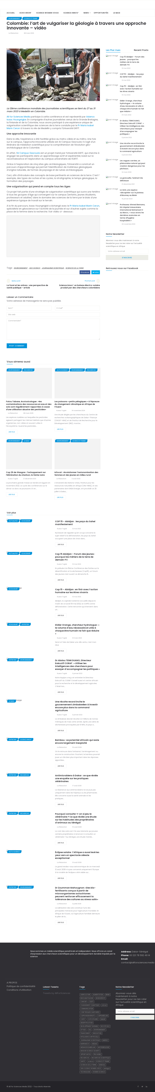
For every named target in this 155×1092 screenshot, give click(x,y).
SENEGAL (102, 1065)
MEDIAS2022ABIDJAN (88, 1047)
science (90, 1061)
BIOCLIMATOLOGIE (87, 998)
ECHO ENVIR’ (25, 13)
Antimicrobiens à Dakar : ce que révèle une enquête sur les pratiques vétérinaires (76, 778)
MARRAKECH (85, 1044)
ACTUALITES (13, 521)
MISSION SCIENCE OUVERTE (90, 1051)
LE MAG (116, 13)
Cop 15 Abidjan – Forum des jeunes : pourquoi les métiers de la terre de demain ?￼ (75, 556)
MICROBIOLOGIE (103, 1047)
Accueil (11, 13)
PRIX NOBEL (97, 1054)
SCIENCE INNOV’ (71, 13)
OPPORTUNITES (86, 1054)
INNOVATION (97, 1033)
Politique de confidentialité (21, 986)
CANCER (84, 1002)
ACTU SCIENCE (62, 370)
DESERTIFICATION (87, 1023)
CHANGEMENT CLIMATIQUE (90, 1005)
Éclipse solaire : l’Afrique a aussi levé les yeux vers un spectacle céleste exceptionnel (77, 855)
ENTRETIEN (25, 624)
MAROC (105, 1040)
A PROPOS (12, 982)
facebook (85, 272)
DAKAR (103, 1019)
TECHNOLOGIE (85, 1072)
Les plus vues (113, 50)
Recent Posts (141, 50)
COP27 (83, 1019)
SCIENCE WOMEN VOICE (47, 13)
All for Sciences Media (18, 116)
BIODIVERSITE (100, 998)
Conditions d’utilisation (19, 989)
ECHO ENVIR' (26, 521)
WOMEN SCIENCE (99, 1072)
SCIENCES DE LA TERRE (75, 268)
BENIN (108, 995)
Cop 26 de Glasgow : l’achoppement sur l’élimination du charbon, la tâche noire (26, 473)
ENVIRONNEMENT (14, 18)
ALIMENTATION (98, 995)
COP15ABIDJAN (102, 1016)
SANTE (83, 1061)
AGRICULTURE (85, 995)
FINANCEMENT (85, 1033)
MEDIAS (94, 1044)
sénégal (107, 1068)
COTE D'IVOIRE (93, 1019)
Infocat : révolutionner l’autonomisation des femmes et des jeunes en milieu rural (76, 473)
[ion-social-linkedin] (146, 1086)
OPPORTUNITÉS (101, 13)
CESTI (91, 1002)
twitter (96, 272)
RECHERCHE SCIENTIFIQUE (101, 1058)
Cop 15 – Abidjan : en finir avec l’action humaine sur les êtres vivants (76, 591)
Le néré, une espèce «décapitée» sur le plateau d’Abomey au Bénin (131, 192)
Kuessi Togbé (61, 410)
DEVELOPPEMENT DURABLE (89, 1026)
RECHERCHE (28, 370)
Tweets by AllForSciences (56, 993)
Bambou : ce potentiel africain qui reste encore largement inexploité (77, 741)
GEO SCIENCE (34, 268)
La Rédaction (13, 33)
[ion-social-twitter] (142, 1086)
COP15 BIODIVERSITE (88, 1016)
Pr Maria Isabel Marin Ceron (84, 205)
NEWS (86, 13)
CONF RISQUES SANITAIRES (90, 1012)
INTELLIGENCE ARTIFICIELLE (90, 1037)
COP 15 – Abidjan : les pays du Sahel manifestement (75, 523)
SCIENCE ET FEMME (30, 18)
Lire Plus (12, 432)
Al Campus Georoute (28, 152)
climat (104, 1005)
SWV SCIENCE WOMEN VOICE (91, 1068)
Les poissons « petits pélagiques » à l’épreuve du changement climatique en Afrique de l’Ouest (76, 404)
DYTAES (83, 1030)
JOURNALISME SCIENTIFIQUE (53, 268)
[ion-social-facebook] (138, 1086)
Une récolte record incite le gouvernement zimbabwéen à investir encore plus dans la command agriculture (76, 706)
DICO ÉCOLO (105, 1026)
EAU (90, 1030)
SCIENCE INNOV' (25, 739)
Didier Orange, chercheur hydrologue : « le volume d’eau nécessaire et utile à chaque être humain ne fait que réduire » (77, 629)
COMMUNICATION (87, 1009)
